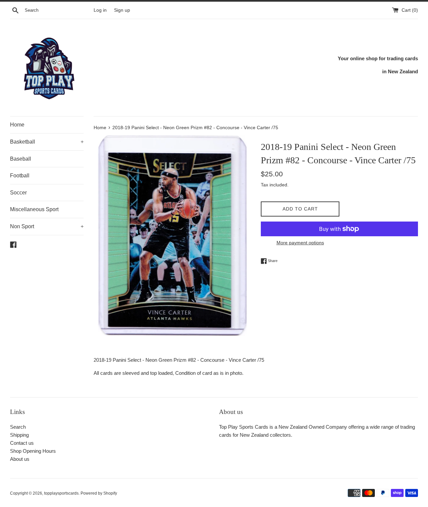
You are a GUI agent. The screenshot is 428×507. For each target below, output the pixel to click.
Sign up (122, 10)
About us (19, 459)
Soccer (18, 192)
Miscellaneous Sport (34, 209)
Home (17, 125)
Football (19, 175)
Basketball (47, 142)
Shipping (19, 435)
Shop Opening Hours (33, 451)
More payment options (300, 242)
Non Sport (47, 226)
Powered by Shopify (99, 493)
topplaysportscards (61, 493)
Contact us (22, 443)
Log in (100, 10)
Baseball (20, 159)
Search (18, 427)
